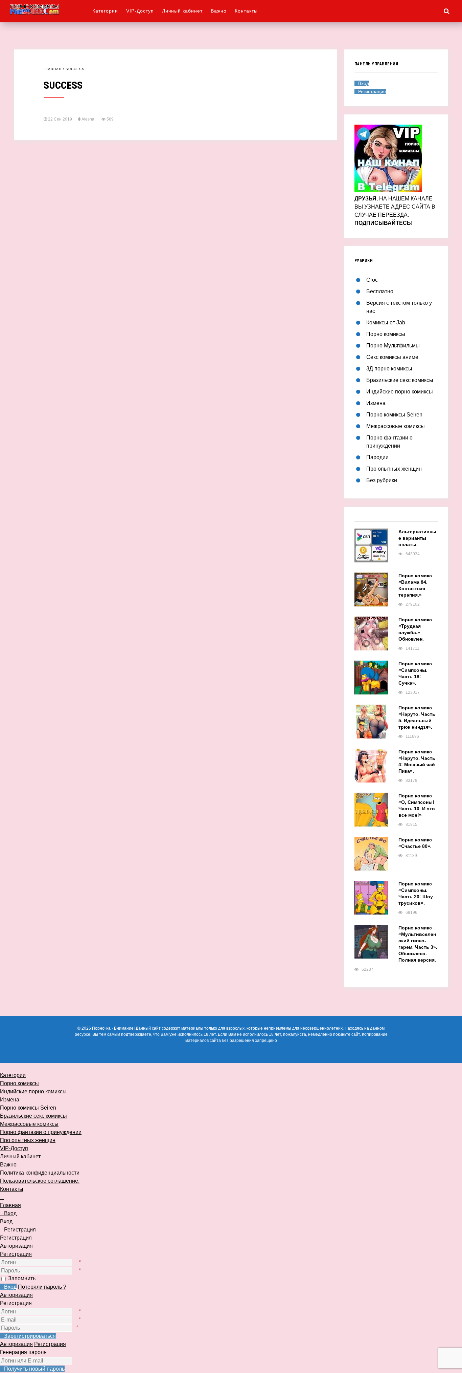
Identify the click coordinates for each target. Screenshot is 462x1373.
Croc (372, 280)
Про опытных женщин (394, 469)
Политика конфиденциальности (39, 1173)
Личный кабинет (182, 11)
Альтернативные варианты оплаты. (417, 538)
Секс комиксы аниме (392, 357)
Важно (219, 11)
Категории (105, 11)
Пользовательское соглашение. (39, 1181)
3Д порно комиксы (389, 368)
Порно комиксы (385, 334)
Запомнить (22, 1278)
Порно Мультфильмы (393, 345)
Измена (376, 403)
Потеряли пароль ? (42, 1287)
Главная (53, 69)
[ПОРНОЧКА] (50, 9)
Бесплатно (379, 291)
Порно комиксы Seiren (394, 414)
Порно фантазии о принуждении (41, 1132)
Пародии (377, 457)
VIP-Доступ (140, 11)
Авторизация (16, 1295)
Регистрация (16, 1254)
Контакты (246, 11)
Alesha (88, 119)
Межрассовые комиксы (395, 426)
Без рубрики (381, 480)
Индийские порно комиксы (399, 391)
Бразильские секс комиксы (399, 380)
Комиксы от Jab (385, 322)
